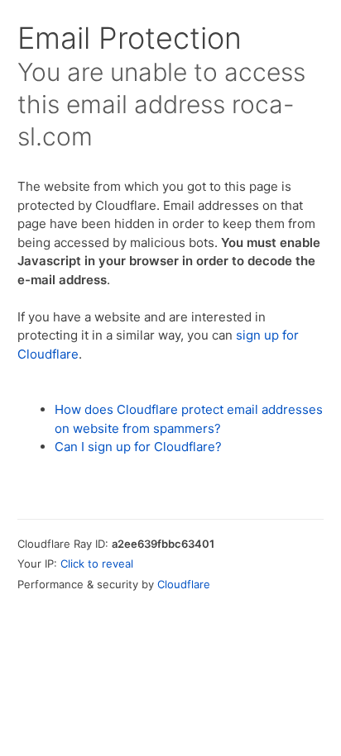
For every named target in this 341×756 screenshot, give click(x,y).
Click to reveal (96, 563)
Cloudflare (183, 584)
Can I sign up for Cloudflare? (138, 446)
